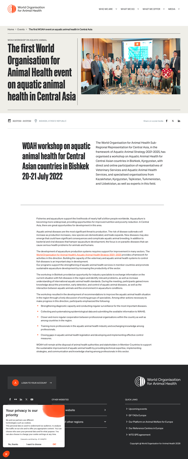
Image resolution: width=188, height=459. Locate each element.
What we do (128, 8)
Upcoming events (138, 408)
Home (11, 29)
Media (171, 8)
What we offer (151, 8)
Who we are (106, 8)
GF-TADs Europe (137, 415)
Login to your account (34, 382)
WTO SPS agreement (139, 434)
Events (21, 29)
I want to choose (33, 444)
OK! (54, 444)
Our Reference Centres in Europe (146, 428)
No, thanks (13, 444)
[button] (6, 454)
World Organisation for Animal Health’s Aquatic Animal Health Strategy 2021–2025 (78, 254)
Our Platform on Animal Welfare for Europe (151, 421)
